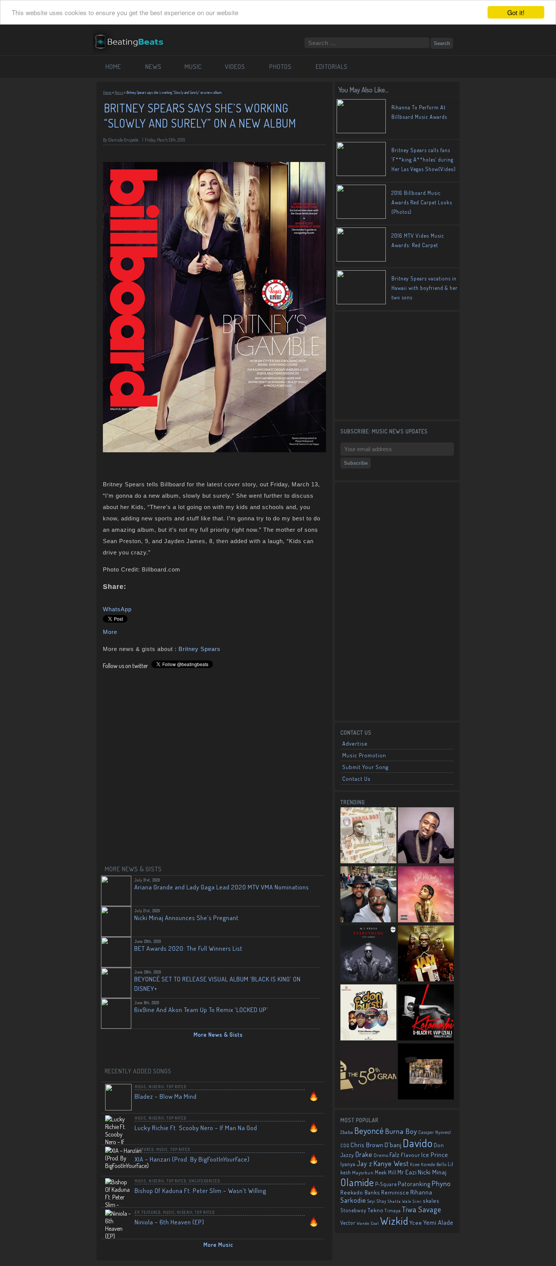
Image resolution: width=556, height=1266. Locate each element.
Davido (418, 1143)
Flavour (410, 1155)
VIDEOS (235, 66)
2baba (346, 1132)
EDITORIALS (332, 66)
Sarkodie (353, 1200)
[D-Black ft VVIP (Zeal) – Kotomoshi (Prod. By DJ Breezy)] (426, 1013)
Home (107, 92)
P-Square (386, 1184)
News (119, 92)
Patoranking (414, 1184)
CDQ (344, 1145)
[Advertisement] (397, 365)
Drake (364, 1154)
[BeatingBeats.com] (132, 50)
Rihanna (421, 1192)
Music (140, 1086)
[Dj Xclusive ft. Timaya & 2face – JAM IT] (426, 954)
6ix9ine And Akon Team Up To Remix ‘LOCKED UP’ (201, 1010)
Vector (348, 1222)
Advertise (355, 743)
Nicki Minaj (432, 1172)
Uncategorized (204, 1181)
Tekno (376, 1210)
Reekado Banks (360, 1192)
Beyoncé (369, 1130)
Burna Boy (401, 1131)
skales (431, 1200)
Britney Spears (200, 649)
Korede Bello (434, 1164)
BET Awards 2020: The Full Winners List (188, 948)
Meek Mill (385, 1172)
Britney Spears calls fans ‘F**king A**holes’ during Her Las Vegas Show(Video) (423, 159)
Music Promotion (364, 755)
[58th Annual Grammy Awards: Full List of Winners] (368, 1072)
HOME (113, 66)
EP (137, 1212)
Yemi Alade (438, 1222)
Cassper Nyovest (434, 1132)
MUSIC (193, 66)
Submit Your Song (365, 767)
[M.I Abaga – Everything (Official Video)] (368, 954)
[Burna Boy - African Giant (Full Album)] (368, 836)
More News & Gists (218, 1034)
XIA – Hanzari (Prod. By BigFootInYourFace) (192, 1159)
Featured (144, 1149)
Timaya (393, 1210)
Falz (395, 1155)
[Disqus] (214, 764)
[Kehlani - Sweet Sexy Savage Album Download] (426, 895)
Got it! (516, 12)
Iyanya (348, 1163)
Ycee (416, 1222)
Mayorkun (363, 1172)
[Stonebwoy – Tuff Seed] (426, 1072)
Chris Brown (367, 1145)
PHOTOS (280, 66)
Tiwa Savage (421, 1209)
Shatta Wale (400, 1201)
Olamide (357, 1182)
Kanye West (391, 1163)
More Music (218, 1244)
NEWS (153, 66)
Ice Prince (434, 1155)
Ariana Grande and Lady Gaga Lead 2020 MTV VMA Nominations (221, 887)
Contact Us (356, 778)
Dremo (381, 1155)
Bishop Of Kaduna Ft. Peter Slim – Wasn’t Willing (200, 1190)
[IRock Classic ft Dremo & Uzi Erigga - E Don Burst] (368, 1013)
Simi (417, 1201)
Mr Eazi (407, 1172)
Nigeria (156, 1086)
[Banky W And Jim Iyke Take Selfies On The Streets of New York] (368, 895)
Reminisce (395, 1192)
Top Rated (176, 1086)
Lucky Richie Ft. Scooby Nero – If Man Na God (196, 1128)
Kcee (415, 1164)
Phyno (441, 1183)
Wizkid (394, 1220)
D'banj (393, 1144)
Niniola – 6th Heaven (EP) (169, 1222)
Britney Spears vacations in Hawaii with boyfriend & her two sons (424, 288)
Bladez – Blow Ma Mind (166, 1096)
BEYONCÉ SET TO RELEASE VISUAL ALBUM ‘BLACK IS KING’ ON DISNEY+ (217, 983)
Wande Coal (368, 1223)
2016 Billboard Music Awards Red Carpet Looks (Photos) (421, 202)
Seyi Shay (377, 1201)
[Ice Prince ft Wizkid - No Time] (426, 836)
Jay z (364, 1163)
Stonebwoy (353, 1210)
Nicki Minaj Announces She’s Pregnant (186, 918)
